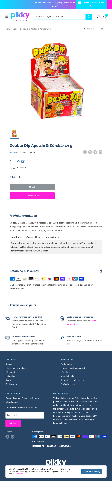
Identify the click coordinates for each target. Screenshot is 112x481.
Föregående (89, 29)
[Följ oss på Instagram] (12, 437)
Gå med (13, 423)
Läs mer (19, 474)
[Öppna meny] (6, 17)
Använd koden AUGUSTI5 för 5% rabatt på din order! (55, 4)
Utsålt (32, 187)
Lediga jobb (10, 376)
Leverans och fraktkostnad (73, 368)
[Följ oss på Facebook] (7, 437)
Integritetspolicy (68, 376)
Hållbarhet (10, 372)
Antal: (12, 177)
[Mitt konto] (98, 16)
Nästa (102, 29)
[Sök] (89, 17)
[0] (104, 16)
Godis (14, 29)
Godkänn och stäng (92, 471)
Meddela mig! (32, 195)
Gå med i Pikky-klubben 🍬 (93, 4)
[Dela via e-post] (100, 152)
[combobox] (60, 17)
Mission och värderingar (16, 368)
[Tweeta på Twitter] (95, 152)
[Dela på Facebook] (85, 152)
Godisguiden (11, 384)
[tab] (17, 236)
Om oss (8, 364)
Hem (7, 29)
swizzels (14, 152)
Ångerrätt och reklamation (72, 380)
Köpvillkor (65, 372)
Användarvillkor (68, 384)
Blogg (8, 380)
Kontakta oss (66, 364)
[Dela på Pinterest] (90, 152)
